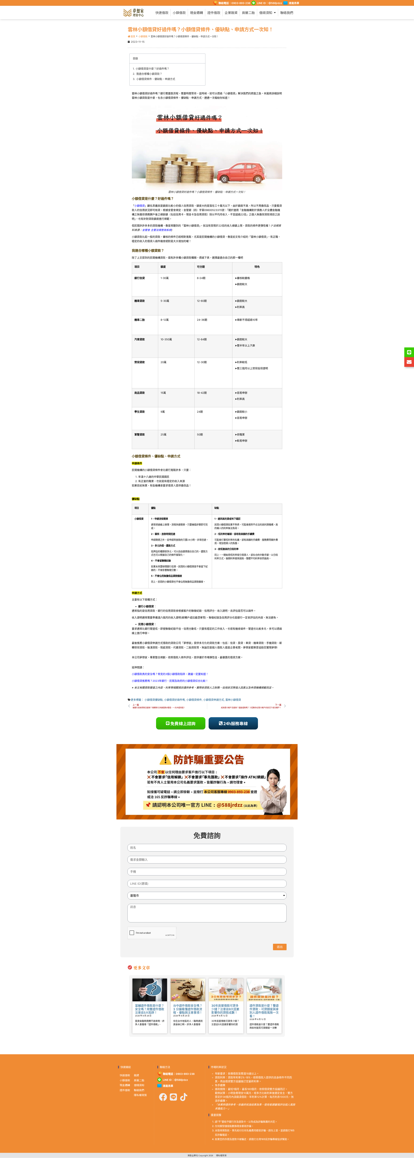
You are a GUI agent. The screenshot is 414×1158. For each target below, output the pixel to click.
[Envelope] (409, 362)
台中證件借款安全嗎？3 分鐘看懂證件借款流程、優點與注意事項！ (187, 1009)
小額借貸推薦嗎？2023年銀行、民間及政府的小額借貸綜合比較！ (170, 680)
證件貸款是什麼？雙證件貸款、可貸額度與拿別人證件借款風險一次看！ (264, 1011)
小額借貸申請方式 (213, 699)
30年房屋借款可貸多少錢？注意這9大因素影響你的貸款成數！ (225, 1009)
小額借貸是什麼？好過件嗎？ (152, 68)
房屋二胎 (248, 12)
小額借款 (179, 12)
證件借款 (213, 12)
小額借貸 (139, 205)
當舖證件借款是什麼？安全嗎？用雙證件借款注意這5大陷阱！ (149, 1009)
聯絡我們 (286, 12)
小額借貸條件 (194, 699)
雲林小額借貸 (233, 699)
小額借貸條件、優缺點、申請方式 (155, 79)
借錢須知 (265, 12)
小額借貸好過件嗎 (174, 699)
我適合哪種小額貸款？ (149, 73)
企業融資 (231, 12)
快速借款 (161, 12)
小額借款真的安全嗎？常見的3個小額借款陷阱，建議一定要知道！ (170, 674)
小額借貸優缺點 (154, 699)
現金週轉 (196, 12)
